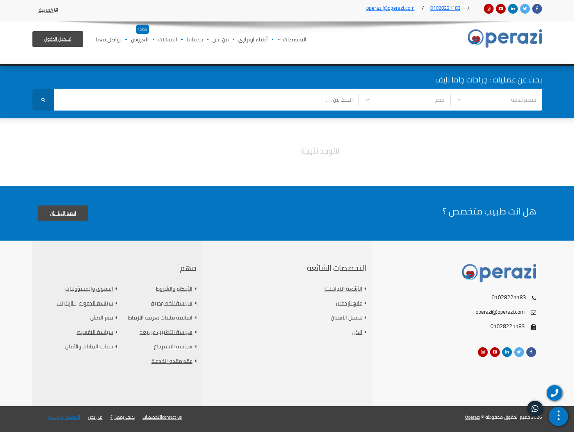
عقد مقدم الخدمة (172, 361)
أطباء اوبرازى (253, 40)
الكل (357, 332)
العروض (140, 40)
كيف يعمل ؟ (123, 417)
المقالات (167, 40)
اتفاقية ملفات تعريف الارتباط (160, 317)
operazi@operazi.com (390, 8)
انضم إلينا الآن (63, 213)
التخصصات (295, 40)
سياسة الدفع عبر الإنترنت (85, 303)
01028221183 (445, 8)
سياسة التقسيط (95, 332)
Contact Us (172, 417)
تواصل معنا (108, 40)
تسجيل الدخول (57, 38)
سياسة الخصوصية (172, 303)
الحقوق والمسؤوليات (89, 289)
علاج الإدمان (349, 303)
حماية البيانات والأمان (89, 346)
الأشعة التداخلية (343, 289)
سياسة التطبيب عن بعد (166, 332)
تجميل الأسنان (346, 317)
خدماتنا (195, 40)
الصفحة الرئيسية (64, 417)
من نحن (220, 40)
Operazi (472, 416)
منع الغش (101, 317)
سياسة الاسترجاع (173, 346)
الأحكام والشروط (174, 289)
